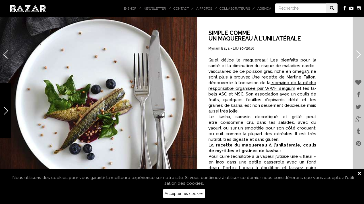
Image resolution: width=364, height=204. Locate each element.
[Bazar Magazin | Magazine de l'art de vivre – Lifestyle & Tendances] (28, 8)
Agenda (264, 8)
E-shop (130, 8)
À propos (204, 8)
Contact (181, 8)
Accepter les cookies (184, 193)
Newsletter (155, 8)
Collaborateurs (235, 8)
